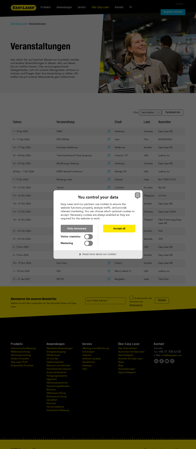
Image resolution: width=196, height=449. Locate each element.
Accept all (119, 228)
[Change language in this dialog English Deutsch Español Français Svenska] (137, 195)
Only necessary (76, 228)
